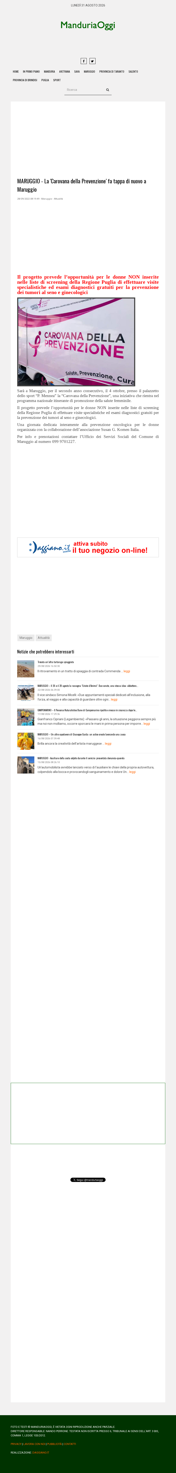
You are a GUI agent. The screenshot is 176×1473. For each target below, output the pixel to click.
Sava (77, 71)
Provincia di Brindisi (25, 80)
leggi (127, 671)
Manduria (49, 71)
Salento (133, 71)
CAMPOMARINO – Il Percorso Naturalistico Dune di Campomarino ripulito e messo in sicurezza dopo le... (87, 710)
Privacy (16, 1444)
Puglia (45, 80)
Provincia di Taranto (111, 71)
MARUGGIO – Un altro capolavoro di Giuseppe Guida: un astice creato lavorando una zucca (82, 734)
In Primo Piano (31, 71)
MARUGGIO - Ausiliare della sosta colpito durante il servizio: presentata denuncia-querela (81, 758)
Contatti (70, 1444)
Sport (57, 80)
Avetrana (64, 71)
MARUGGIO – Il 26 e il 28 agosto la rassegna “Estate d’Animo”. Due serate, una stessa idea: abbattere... (88, 685)
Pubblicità (54, 1444)
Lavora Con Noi (34, 1444)
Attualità (44, 637)
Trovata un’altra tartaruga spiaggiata (56, 662)
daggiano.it (40, 1452)
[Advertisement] (104, 44)
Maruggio (89, 71)
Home (16, 71)
